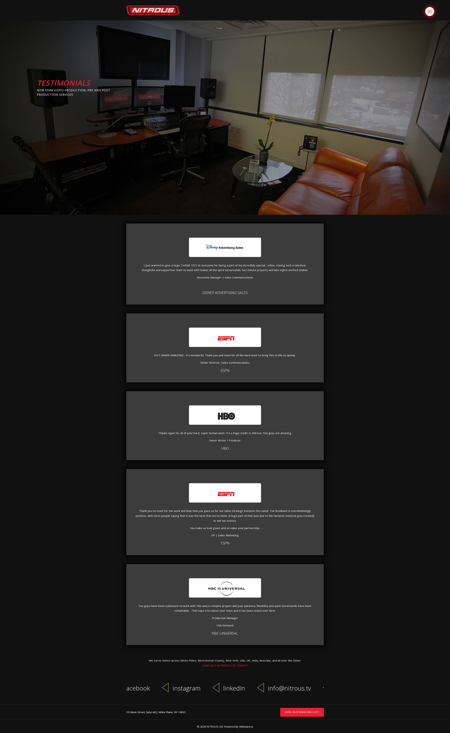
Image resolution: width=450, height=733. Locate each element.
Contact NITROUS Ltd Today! (225, 665)
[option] (166, 690)
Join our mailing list (302, 712)
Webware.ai (246, 726)
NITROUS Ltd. (215, 726)
